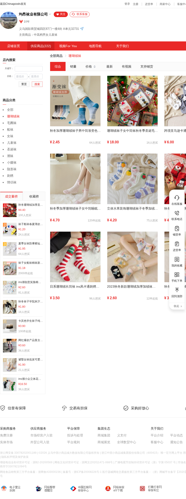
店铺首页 (13, 46)
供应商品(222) (41, 46)
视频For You (68, 46)
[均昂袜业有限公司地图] (81, 29)
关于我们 (122, 46)
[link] (56, 55)
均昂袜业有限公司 (33, 14)
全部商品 (56, 56)
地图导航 (95, 46)
